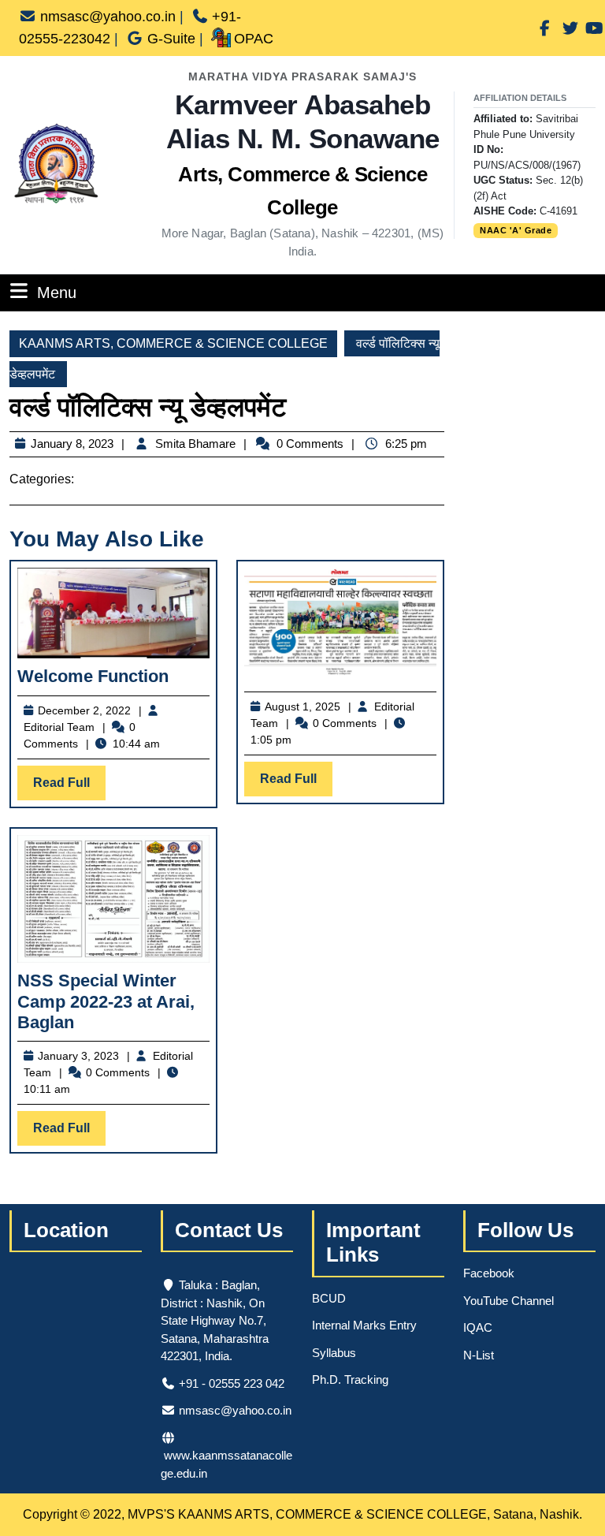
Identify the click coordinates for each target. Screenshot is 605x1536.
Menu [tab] (56, 292)
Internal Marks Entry (364, 1325)
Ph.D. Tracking (350, 1379)
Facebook (488, 1273)
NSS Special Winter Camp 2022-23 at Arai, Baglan (106, 1001)
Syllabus (334, 1352)
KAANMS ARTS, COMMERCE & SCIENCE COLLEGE (173, 343)
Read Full (69, 787)
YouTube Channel (508, 1300)
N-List (478, 1355)
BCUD (329, 1298)
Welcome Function (93, 676)
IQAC (477, 1327)
